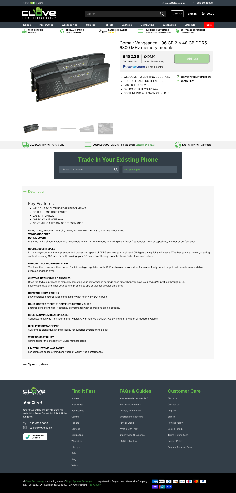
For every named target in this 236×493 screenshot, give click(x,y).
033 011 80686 (205, 3)
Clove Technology (34, 481)
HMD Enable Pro (128, 441)
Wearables (169, 24)
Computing (147, 24)
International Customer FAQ (134, 398)
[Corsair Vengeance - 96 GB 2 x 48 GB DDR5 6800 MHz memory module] (69, 78)
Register (172, 410)
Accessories (70, 24)
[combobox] (122, 14)
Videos (75, 465)
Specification (38, 364)
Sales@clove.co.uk (145, 144)
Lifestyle (190, 24)
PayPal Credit (127, 422)
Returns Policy (175, 422)
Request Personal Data (180, 447)
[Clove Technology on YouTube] (29, 403)
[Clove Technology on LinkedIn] (37, 403)
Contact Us (173, 404)
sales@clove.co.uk (175, 3)
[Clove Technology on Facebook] (41, 403)
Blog (73, 459)
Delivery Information (130, 410)
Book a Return (175, 428)
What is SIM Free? (129, 428)
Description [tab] (36, 191)
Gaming (91, 24)
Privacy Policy (175, 441)
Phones (26, 24)
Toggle (32, 3)
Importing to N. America (132, 435)
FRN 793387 (94, 484)
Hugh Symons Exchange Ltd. (81, 481)
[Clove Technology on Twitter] (24, 403)
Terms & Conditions (178, 435)
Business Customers (130, 404)
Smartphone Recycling (131, 416)
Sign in (171, 416)
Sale (209, 24)
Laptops (127, 24)
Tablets (108, 24)
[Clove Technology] (36, 392)
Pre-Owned (46, 24)
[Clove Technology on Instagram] (33, 403)
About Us (172, 398)
